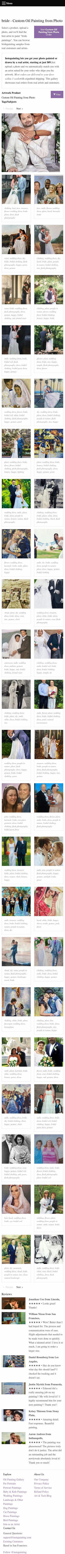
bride (25, 211)
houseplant (9, 1027)
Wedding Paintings (12, 1495)
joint (6, 816)
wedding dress (16, 211)
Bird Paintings (10, 1520)
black (52, 518)
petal (20, 421)
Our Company (41, 1479)
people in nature (44, 418)
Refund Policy (41, 1491)
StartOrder (48, 32)
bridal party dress (19, 368)
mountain (17, 1268)
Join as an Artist (11, 1524)
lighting (21, 471)
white (16, 415)
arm (43, 870)
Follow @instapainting (15, 1552)
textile (45, 923)
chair (17, 619)
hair (14, 208)
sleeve (39, 923)
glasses (39, 358)
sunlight (47, 876)
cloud (6, 612)
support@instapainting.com (17, 1537)
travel (6, 980)
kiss (51, 1020)
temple (39, 365)
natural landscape (12, 1277)
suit (13, 318)
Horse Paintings (11, 1516)
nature (20, 518)
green (13, 1077)
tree (38, 268)
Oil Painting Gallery (13, 1479)
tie (51, 672)
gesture (12, 268)
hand (49, 211)
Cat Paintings (10, 1512)
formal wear (21, 318)
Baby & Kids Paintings (15, 1491)
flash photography (48, 268)
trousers (24, 208)
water (6, 258)
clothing (7, 208)
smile (43, 208)
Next (20, 108)
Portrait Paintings (12, 1487)
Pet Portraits (9, 1483)
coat (22, 616)
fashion (13, 666)
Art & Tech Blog (42, 1495)
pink (57, 923)
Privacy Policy (41, 1483)
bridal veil (8, 361)
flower (6, 211)
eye (11, 1221)
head (11, 1217)
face (18, 208)
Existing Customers (13, 1541)
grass (39, 879)
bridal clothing (16, 261)
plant (6, 214)
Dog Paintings (10, 1508)
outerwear (8, 662)
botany (40, 318)
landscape (22, 976)
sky (24, 258)
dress (12, 214)
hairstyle (56, 211)
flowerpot (8, 1023)
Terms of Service (43, 1487)
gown (25, 264)
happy (18, 264)
